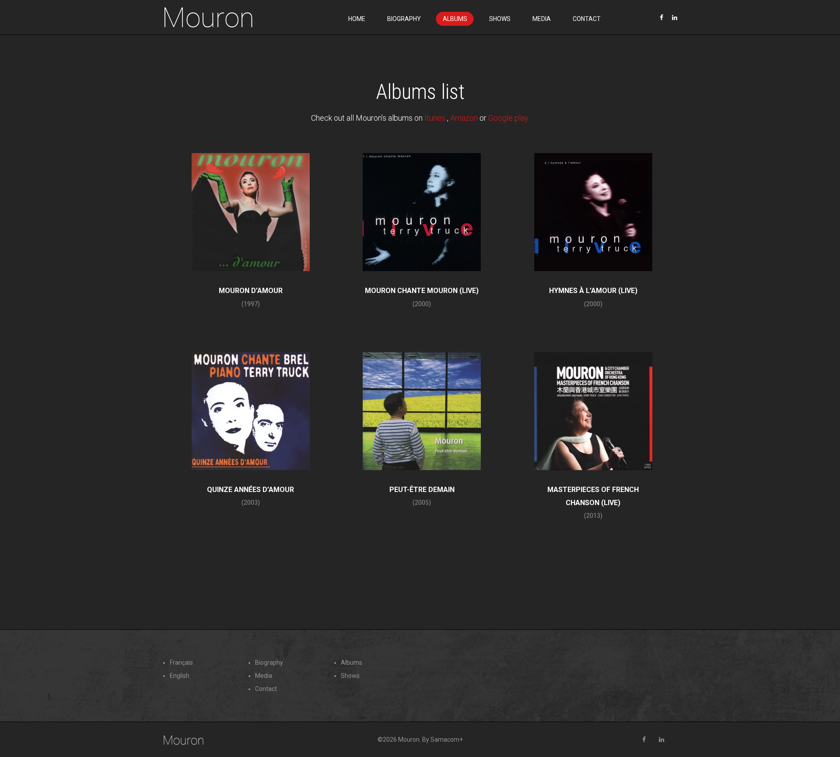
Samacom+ (446, 739)
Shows (500, 18)
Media (541, 18)
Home (356, 18)
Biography (404, 18)
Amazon (464, 117)
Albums (455, 18)
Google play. (508, 117)
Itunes (435, 117)
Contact (587, 18)
